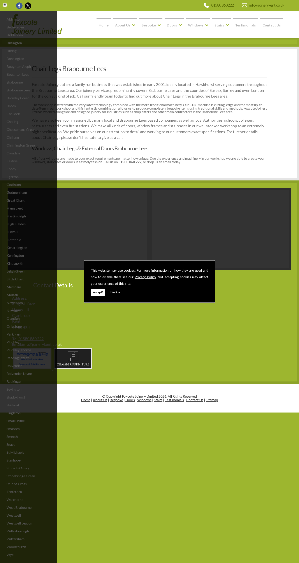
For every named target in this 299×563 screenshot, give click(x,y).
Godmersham (17, 192)
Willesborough (18, 531)
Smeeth (12, 436)
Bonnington (15, 58)
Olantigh (13, 318)
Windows (196, 25)
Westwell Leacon (19, 523)
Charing (12, 121)
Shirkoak (13, 405)
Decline (115, 292)
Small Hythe (16, 421)
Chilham (13, 137)
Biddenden (15, 35)
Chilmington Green (21, 145)
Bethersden (15, 27)
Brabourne (15, 82)
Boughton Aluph (19, 66)
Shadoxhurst (16, 397)
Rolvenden (14, 366)
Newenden (15, 303)
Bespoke (148, 25)
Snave (11, 444)
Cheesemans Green (21, 129)
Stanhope (14, 460)
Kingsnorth (15, 263)
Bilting (12, 51)
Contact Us (271, 25)
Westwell (14, 515)
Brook (11, 106)
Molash (12, 295)
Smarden (13, 429)
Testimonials (245, 25)
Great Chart (16, 200)
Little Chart (15, 279)
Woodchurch (16, 547)
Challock (13, 114)
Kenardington (17, 247)
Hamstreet (15, 208)
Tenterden (14, 492)
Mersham (14, 287)
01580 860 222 (222, 5)
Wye (10, 555)
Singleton (14, 413)
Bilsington (14, 43)
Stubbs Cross (17, 484)
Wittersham (16, 539)
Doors (172, 25)
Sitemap (212, 400)
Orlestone (14, 326)
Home (104, 25)
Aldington (14, 19)
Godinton (14, 184)
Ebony (11, 169)
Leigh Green (16, 271)
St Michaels (15, 452)
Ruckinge (14, 381)
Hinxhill (12, 232)
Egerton (13, 177)
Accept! (98, 292)
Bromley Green (18, 98)
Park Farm (14, 334)
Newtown (14, 310)
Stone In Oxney (18, 468)
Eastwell (13, 161)
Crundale (13, 153)
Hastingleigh (16, 216)
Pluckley (13, 342)
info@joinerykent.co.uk (266, 5)
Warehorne (15, 499)
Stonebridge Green (21, 476)
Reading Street (18, 358)
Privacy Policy (145, 277)
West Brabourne (19, 507)
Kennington (15, 255)
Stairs (219, 25)
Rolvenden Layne (19, 373)
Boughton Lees (18, 74)
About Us (122, 25)
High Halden (16, 224)
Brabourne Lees (18, 90)
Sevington (14, 389)
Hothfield (14, 240)
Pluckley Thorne (19, 350)
